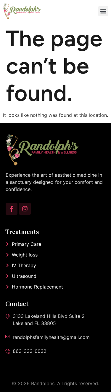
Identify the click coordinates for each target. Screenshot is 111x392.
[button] (103, 11)
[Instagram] (25, 209)
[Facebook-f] (11, 209)
